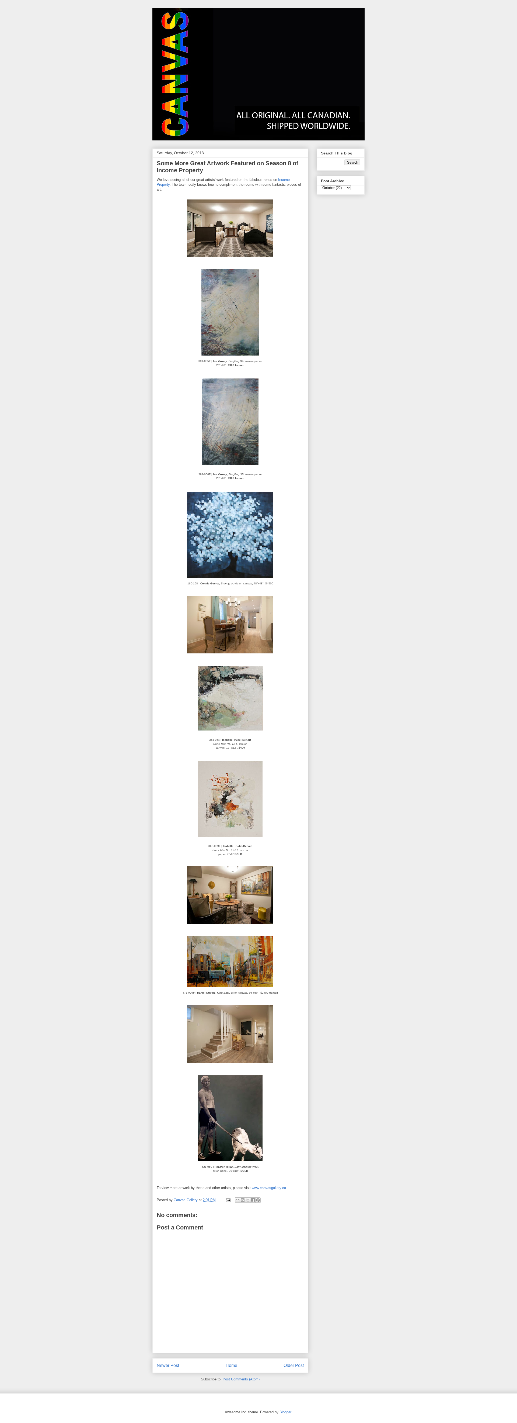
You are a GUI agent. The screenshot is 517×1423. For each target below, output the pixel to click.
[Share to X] (247, 1200)
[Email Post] (228, 1200)
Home (231, 1365)
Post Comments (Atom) (241, 1379)
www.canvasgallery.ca (269, 1188)
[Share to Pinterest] (258, 1200)
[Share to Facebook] (253, 1200)
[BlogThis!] (242, 1200)
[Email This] (237, 1200)
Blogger (285, 1412)
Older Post (294, 1365)
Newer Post (168, 1365)
